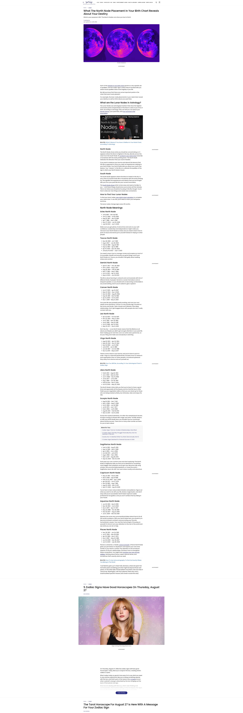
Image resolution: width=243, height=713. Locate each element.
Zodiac (101, 2)
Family (114, 2)
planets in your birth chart (116, 86)
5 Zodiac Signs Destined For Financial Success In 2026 (118, 439)
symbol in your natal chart (128, 156)
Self (111, 2)
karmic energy (104, 111)
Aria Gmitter (87, 594)
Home (85, 7)
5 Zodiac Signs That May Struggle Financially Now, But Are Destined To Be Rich (119, 433)
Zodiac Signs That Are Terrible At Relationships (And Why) (119, 430)
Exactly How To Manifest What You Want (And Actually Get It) (120, 437)
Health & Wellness (132, 2)
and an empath (124, 545)
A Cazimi (133, 679)
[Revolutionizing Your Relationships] (89, 2)
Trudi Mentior (87, 20)
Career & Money (141, 2)
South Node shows (109, 185)
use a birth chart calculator (124, 197)
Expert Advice (149, 2)
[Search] (156, 2)
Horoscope (107, 2)
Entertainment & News (122, 2)
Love (98, 2)
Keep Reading (121, 693)
